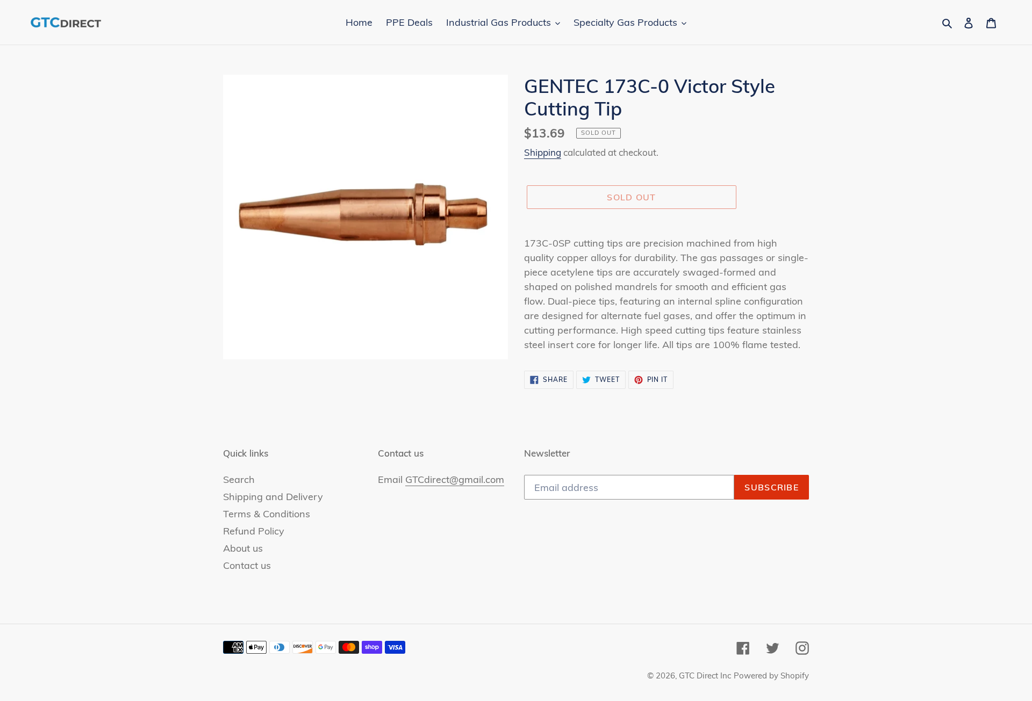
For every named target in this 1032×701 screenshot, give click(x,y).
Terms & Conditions (266, 514)
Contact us (247, 565)
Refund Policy (253, 531)
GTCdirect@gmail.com (454, 479)
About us (243, 548)
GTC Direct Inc (705, 675)
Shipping (542, 152)
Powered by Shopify (771, 675)
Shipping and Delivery (273, 496)
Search (239, 479)
